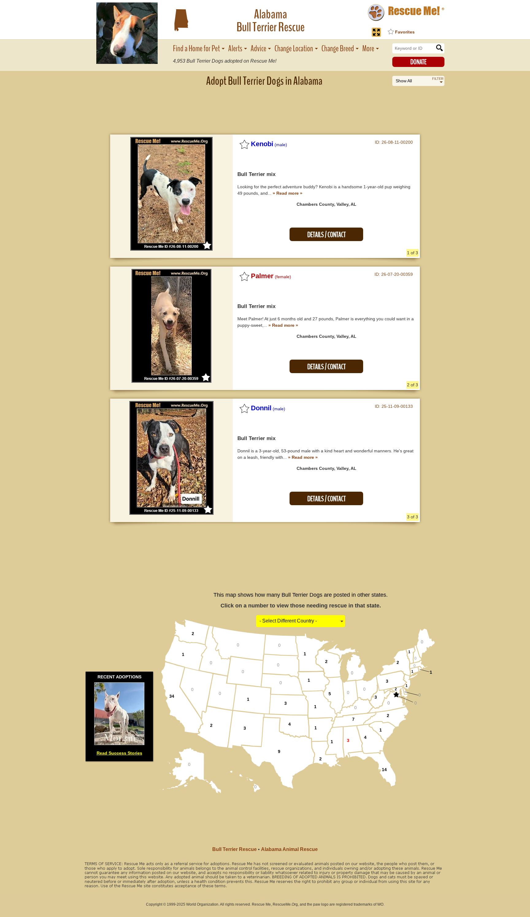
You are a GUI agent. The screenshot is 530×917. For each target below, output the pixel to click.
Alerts (235, 49)
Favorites (405, 31)
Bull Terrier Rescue (234, 849)
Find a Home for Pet (196, 49)
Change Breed (337, 49)
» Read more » (287, 193)
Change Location (294, 49)
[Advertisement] (265, 106)
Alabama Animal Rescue (289, 849)
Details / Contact (326, 235)
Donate (418, 62)
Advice (258, 49)
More (368, 49)
